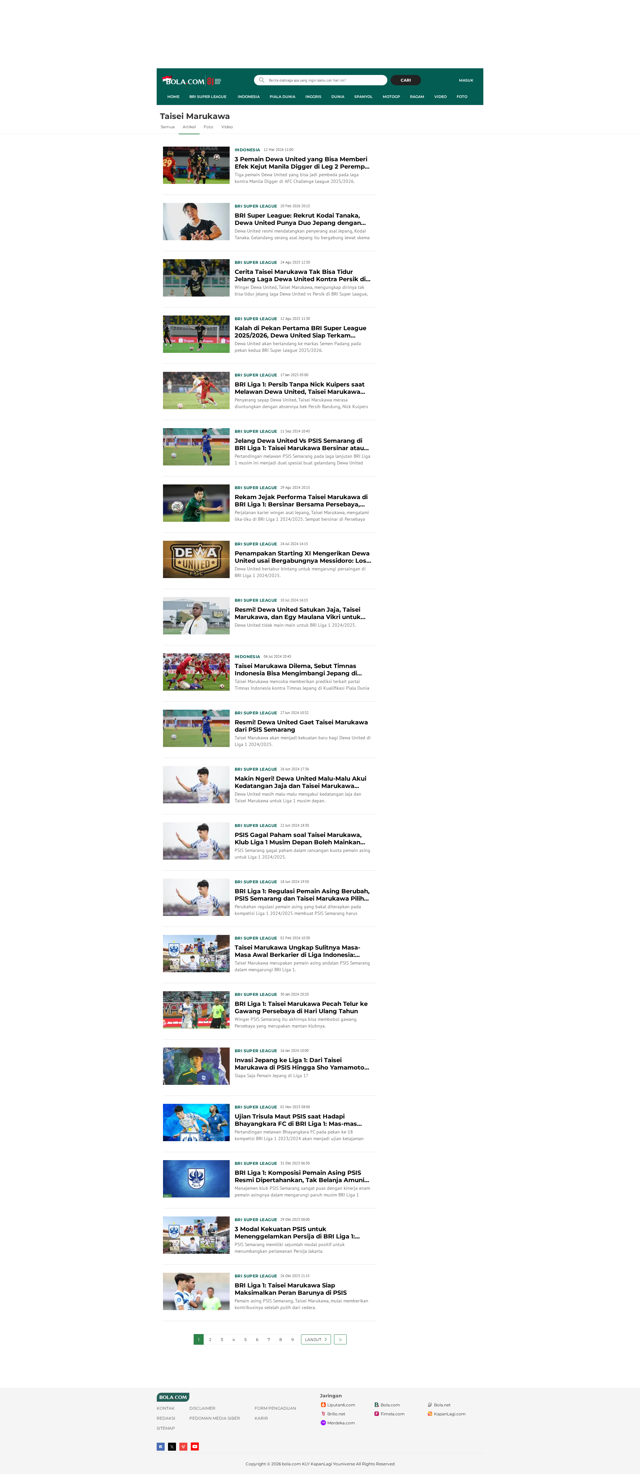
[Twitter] (172, 1447)
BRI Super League (207, 96)
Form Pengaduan (275, 1408)
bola (192, 81)
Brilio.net (336, 1413)
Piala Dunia (282, 96)
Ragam (417, 96)
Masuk (466, 80)
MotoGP (391, 96)
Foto (462, 96)
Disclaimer (202, 1408)
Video (440, 96)
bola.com (291, 1463)
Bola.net (442, 1404)
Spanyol (363, 96)
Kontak (166, 1408)
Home (173, 96)
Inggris (313, 96)
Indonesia (249, 96)
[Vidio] (183, 1447)
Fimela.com (393, 1413)
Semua (168, 126)
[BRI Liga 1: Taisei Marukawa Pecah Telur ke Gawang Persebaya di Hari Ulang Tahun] (196, 1009)
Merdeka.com (341, 1422)
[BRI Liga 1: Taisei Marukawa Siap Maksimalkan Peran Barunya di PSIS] (196, 1291)
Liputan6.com (341, 1404)
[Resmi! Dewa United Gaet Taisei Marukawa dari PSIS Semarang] (196, 728)
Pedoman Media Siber (214, 1418)
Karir (261, 1418)
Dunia (337, 96)
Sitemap (166, 1428)
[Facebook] (161, 1447)
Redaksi (166, 1418)
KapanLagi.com (450, 1413)
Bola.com (390, 1404)
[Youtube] (195, 1446)
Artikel (189, 126)
